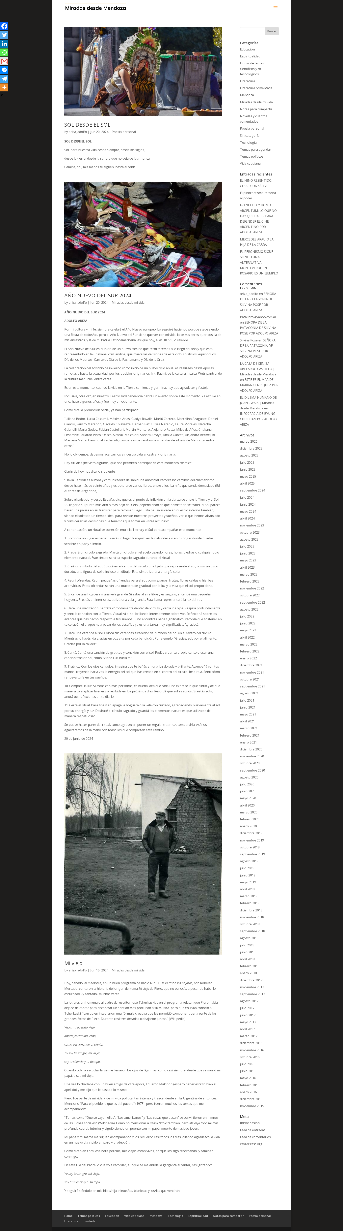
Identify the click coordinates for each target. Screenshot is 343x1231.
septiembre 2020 (252, 770)
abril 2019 (247, 889)
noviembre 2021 (252, 672)
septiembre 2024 (252, 490)
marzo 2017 (248, 1036)
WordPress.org (251, 1144)
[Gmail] (4, 61)
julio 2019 (247, 868)
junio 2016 (247, 1071)
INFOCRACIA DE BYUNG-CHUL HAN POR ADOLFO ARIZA (258, 418)
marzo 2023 (248, 574)
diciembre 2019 (251, 833)
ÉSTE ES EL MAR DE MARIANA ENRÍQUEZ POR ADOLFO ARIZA (259, 385)
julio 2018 (247, 945)
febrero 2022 (249, 651)
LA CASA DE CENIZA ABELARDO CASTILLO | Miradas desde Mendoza (258, 368)
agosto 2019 (249, 861)
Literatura (247, 81)
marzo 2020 (248, 812)
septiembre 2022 (252, 602)
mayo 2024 (248, 511)
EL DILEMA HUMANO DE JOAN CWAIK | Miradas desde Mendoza (258, 402)
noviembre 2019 (252, 840)
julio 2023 (247, 546)
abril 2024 (247, 518)
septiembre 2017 (252, 994)
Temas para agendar (255, 149)
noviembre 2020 (252, 756)
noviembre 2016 (252, 1050)
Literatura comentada (256, 88)
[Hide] (1, 95)
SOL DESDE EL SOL (87, 124)
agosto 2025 (249, 455)
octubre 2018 (250, 924)
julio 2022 (247, 616)
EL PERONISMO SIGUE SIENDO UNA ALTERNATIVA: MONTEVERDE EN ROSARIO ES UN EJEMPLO (259, 262)
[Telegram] (4, 79)
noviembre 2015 (252, 1106)
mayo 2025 (248, 476)
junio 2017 (247, 1015)
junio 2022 (247, 623)
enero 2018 (248, 973)
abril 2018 (247, 959)
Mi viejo (73, 963)
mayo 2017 (248, 1022)
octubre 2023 (250, 532)
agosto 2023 (249, 539)
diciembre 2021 (251, 665)
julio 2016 (247, 1064)
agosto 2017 (249, 1001)
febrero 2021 (249, 735)
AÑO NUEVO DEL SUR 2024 (97, 295)
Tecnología (248, 142)
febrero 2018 (249, 966)
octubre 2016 (250, 1057)
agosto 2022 (249, 609)
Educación (247, 49)
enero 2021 (248, 742)
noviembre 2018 (252, 917)
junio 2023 (247, 553)
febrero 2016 (249, 1085)
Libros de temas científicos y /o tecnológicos (252, 68)
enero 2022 (248, 658)
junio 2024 (247, 504)
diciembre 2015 (251, 1099)
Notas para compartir (256, 109)
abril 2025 (247, 483)
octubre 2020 (250, 763)
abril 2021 (247, 721)
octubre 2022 (250, 595)
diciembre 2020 (251, 749)
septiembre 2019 (252, 854)
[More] (4, 87)
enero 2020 (248, 826)
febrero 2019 (249, 903)
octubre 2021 (250, 679)
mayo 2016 (248, 1078)
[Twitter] (4, 35)
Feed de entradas (252, 1130)
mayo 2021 (248, 714)
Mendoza (247, 95)
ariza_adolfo (78, 132)
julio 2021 (247, 700)
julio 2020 (247, 784)
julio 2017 (247, 1008)
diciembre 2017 (251, 980)
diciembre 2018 (251, 910)
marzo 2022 (248, 644)
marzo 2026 (248, 441)
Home (68, 1216)
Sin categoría (249, 135)
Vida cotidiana (250, 163)
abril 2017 (247, 1029)
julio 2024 (247, 497)
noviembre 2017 (252, 987)
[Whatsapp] (4, 52)
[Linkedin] (4, 44)
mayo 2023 (248, 560)
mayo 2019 (248, 882)
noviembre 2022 (252, 588)
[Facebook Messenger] (4, 70)
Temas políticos (251, 156)
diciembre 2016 (251, 1043)
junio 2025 (247, 469)
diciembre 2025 (251, 448)
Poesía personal (124, 132)
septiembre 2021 (252, 686)
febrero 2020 (249, 819)
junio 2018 (247, 952)
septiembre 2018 (252, 931)
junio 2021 (247, 707)
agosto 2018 (249, 938)
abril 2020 (247, 805)
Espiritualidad (250, 56)
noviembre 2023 (252, 525)
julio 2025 (247, 462)
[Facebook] (4, 26)
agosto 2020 (249, 777)
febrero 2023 (249, 581)
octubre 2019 (250, 847)
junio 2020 (247, 791)
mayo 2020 (248, 798)
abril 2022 (247, 637)
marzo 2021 (248, 728)
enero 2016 (248, 1092)
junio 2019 (247, 875)
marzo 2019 (248, 896)
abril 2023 (247, 567)
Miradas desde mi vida (128, 302)
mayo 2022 (248, 630)
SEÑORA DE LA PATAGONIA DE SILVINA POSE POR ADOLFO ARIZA (259, 327)
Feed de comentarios (255, 1137)
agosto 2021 (249, 693)
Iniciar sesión (250, 1123)
